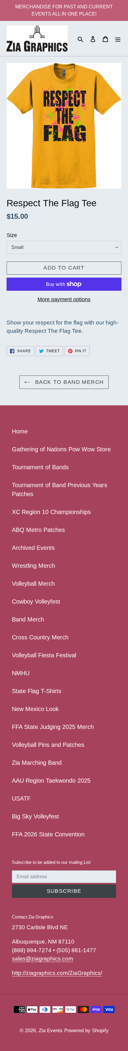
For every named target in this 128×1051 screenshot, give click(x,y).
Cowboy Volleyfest (36, 601)
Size (12, 235)
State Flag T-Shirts (36, 691)
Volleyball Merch (33, 583)
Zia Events (51, 1030)
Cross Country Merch (40, 637)
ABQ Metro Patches (38, 530)
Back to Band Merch (68, 382)
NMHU (20, 673)
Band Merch (28, 619)
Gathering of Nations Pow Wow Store (61, 449)
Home (20, 431)
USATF (21, 798)
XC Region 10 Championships (51, 512)
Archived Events (33, 547)
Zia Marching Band (37, 762)
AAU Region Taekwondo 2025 (51, 780)
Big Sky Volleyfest (35, 816)
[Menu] (118, 38)
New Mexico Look (35, 709)
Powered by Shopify (86, 1030)
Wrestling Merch (33, 565)
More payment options (64, 299)
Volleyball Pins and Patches (48, 744)
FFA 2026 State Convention (48, 834)
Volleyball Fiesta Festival (44, 655)
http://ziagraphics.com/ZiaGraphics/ (57, 973)
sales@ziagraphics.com (42, 958)
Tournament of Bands (40, 467)
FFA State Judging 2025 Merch (53, 727)
